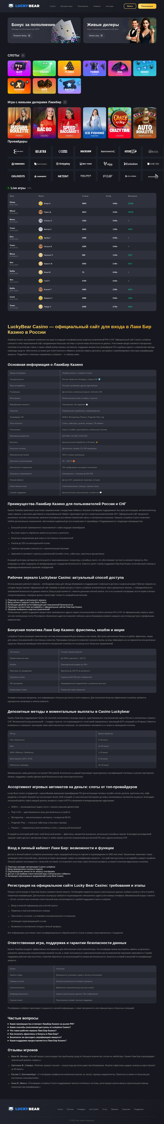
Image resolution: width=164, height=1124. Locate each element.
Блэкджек (81, 1109)
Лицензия (126, 1109)
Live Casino (94, 1109)
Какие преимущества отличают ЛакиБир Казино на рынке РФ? (42, 1024)
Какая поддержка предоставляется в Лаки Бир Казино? (38, 1041)
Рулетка (70, 1109)
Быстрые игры (67, 6)
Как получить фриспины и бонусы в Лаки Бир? (34, 1034)
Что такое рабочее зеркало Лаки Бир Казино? (33, 1031)
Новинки (96, 6)
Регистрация (147, 6)
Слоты (52, 6)
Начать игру (94, 36)
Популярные (83, 6)
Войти (130, 6)
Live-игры (110, 6)
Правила (114, 1109)
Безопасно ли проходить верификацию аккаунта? (36, 1037)
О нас (104, 1109)
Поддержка (139, 1109)
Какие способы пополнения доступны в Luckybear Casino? (40, 1027)
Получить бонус (20, 36)
